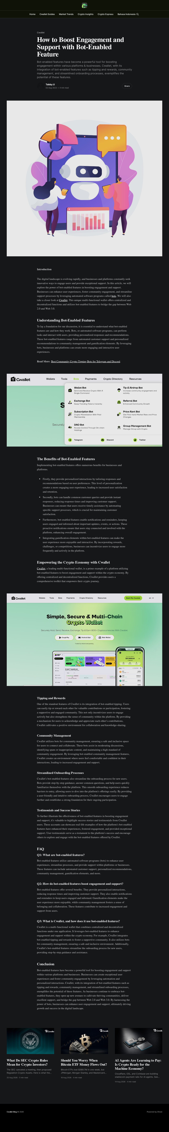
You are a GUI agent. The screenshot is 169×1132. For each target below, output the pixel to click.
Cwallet (40, 32)
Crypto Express (105, 14)
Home (32, 14)
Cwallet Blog (12, 1112)
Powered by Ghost (154, 1112)
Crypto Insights (85, 14)
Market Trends (66, 14)
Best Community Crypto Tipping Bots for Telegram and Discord (85, 361)
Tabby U (50, 84)
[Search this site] (137, 14)
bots (114, 296)
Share (127, 86)
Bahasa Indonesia (126, 14)
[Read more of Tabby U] (40, 86)
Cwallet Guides (47, 14)
